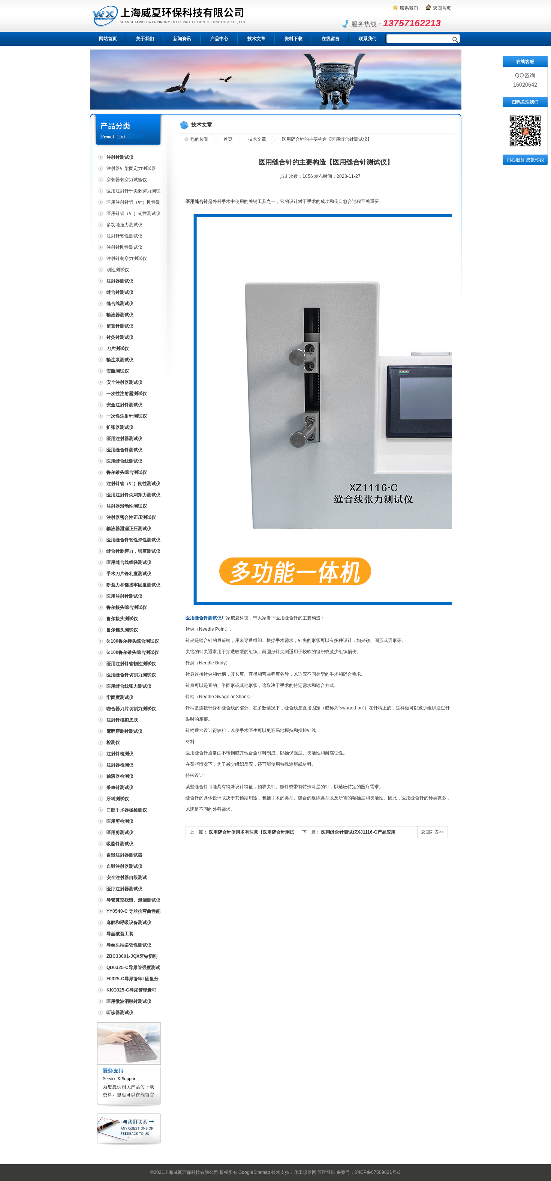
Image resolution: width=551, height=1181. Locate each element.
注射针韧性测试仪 (124, 236)
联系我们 (409, 8)
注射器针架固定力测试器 (131, 168)
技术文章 (256, 38)
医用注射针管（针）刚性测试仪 (128, 203)
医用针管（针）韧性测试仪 (133, 213)
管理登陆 (326, 1172)
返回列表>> (432, 832)
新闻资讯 (182, 38)
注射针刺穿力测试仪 (126, 258)
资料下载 (293, 38)
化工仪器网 (305, 1172)
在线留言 (331, 38)
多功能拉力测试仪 (124, 224)
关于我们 (145, 38)
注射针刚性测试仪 (124, 247)
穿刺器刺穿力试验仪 (126, 179)
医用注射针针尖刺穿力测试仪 (128, 192)
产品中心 (219, 38)
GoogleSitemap (254, 1172)
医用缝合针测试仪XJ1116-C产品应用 (358, 832)
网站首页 (108, 38)
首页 (227, 139)
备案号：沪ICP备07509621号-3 (369, 1172)
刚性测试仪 (117, 269)
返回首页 (442, 8)
